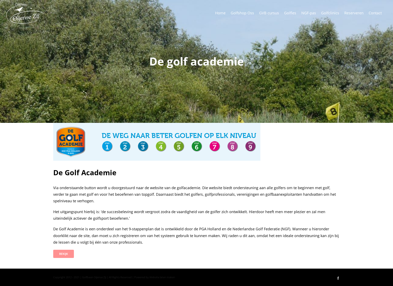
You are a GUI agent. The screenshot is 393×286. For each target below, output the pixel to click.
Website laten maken (162, 277)
